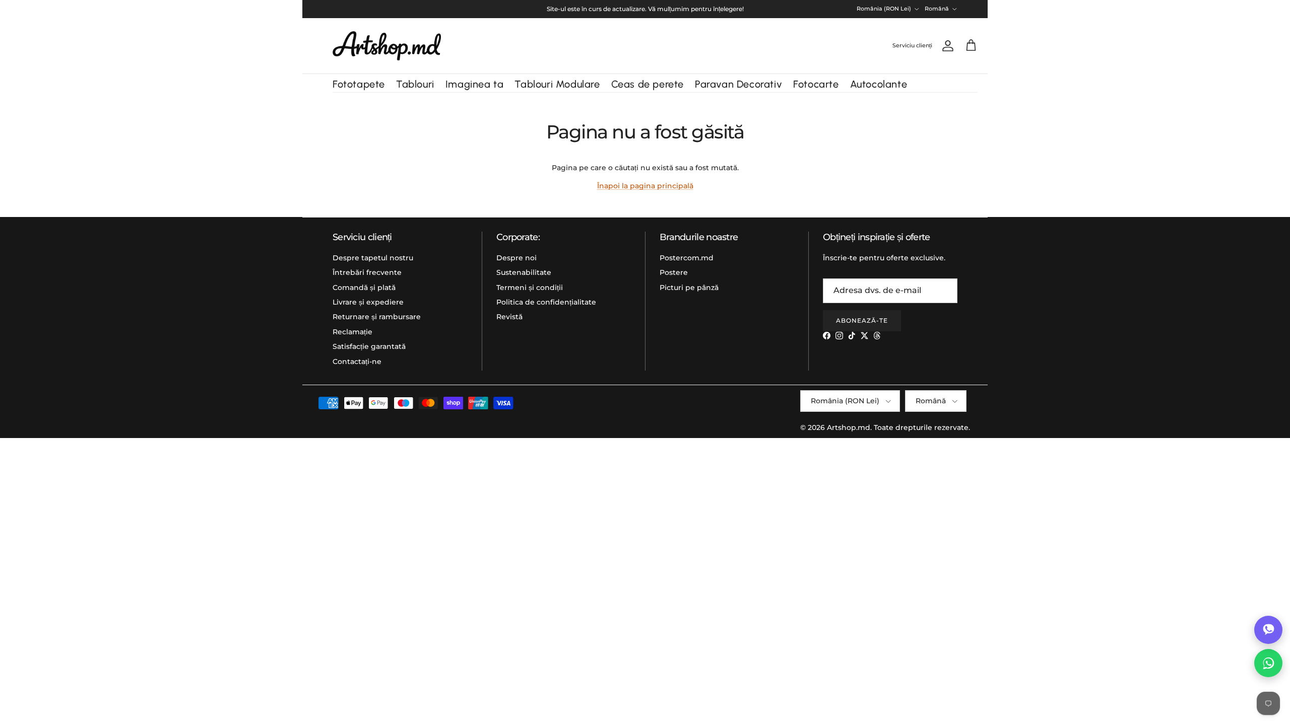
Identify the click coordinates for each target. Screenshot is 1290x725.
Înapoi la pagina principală (645, 185)
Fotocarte (815, 84)
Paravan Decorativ (738, 84)
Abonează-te (862, 320)
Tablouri (415, 84)
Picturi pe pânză (689, 287)
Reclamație (352, 331)
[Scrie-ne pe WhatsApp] (1268, 663)
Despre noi (516, 257)
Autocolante (879, 84)
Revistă (509, 316)
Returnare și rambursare (377, 316)
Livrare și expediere (368, 302)
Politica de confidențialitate (546, 302)
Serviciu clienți (912, 45)
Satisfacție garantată (369, 346)
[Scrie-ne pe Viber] (1268, 630)
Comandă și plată (364, 287)
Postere (674, 272)
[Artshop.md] (387, 45)
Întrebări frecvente (367, 272)
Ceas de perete (647, 84)
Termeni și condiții (529, 287)
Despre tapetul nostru (373, 257)
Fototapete (359, 84)
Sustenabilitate (523, 272)
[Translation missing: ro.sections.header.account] (945, 46)
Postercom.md (687, 257)
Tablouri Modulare (557, 84)
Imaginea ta (474, 84)
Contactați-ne (357, 361)
